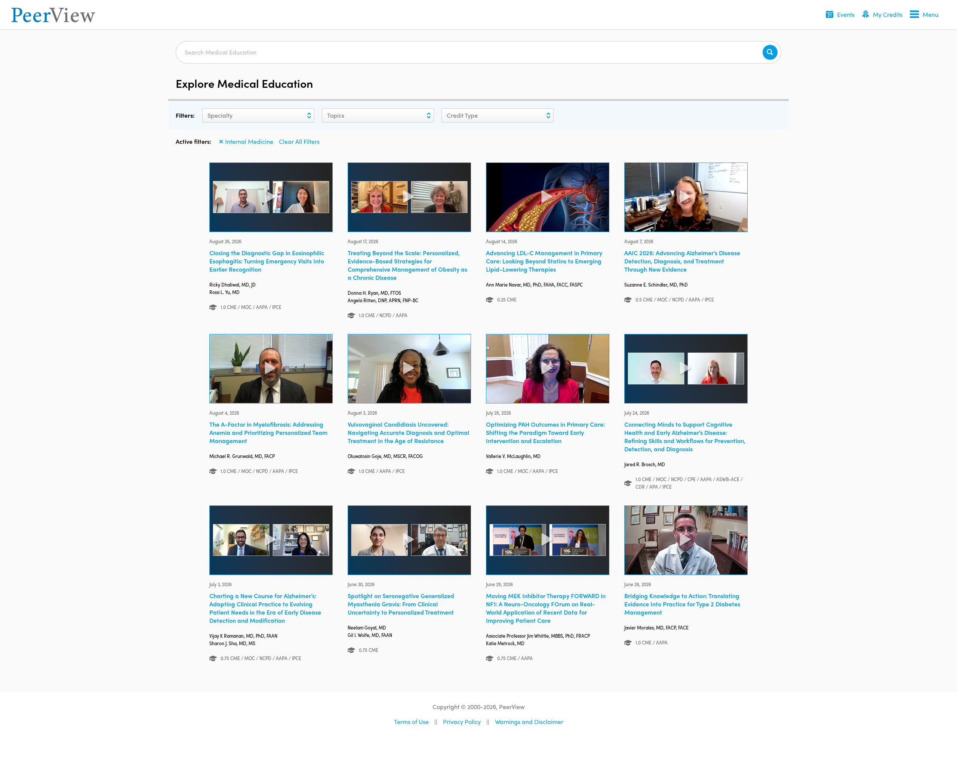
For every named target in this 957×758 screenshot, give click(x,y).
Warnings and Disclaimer (529, 721)
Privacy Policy (462, 721)
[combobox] (207, 115)
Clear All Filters (299, 141)
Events (846, 14)
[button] (840, 15)
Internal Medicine (246, 141)
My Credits (887, 14)
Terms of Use (411, 721)
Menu (930, 14)
